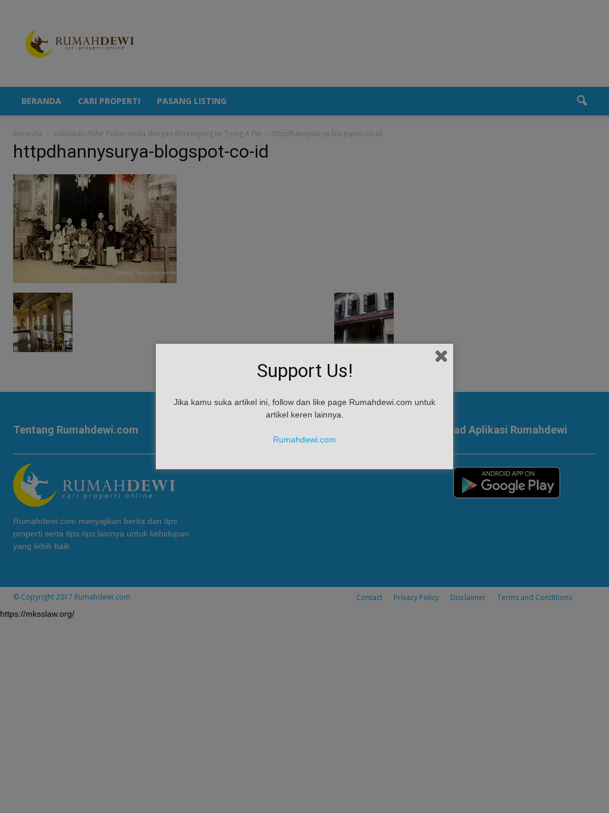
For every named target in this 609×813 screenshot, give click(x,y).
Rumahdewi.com (304, 439)
